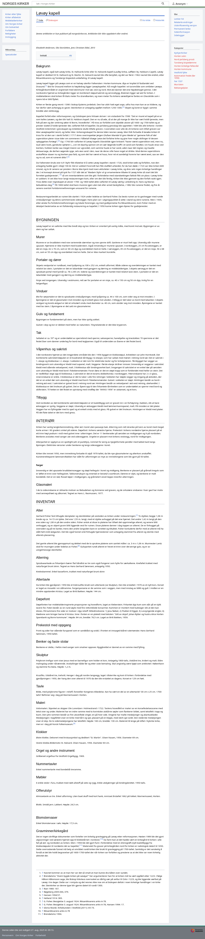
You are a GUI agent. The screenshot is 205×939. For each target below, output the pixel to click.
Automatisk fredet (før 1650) (184, 76)
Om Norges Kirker (24, 935)
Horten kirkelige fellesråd (186, 66)
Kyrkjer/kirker (180, 53)
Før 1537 (178, 81)
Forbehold (41, 935)
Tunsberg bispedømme (185, 62)
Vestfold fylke (180, 72)
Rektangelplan (181, 87)
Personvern (7, 935)
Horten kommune (182, 69)
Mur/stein (178, 84)
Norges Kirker (16, 3)
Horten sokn (180, 56)
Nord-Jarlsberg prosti (184, 59)
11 (80, 845)
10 (101, 839)
